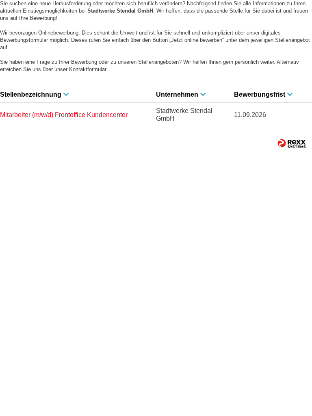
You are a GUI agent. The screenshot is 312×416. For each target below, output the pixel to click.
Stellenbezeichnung (30, 94)
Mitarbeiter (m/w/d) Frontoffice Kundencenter (64, 114)
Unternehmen (177, 94)
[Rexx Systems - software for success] (291, 143)
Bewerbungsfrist (259, 94)
